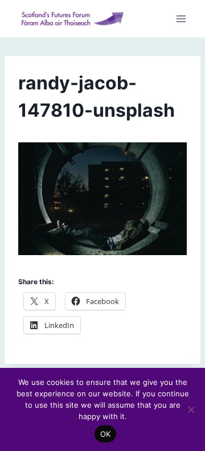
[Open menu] (180, 19)
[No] (190, 409)
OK (105, 433)
